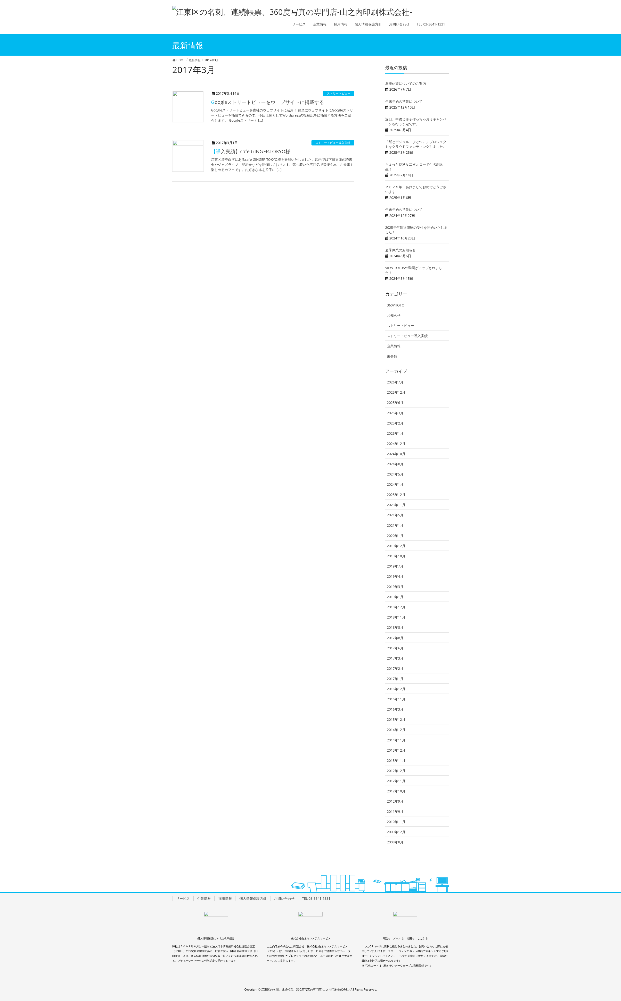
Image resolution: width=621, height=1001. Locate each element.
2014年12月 (396, 729)
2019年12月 (396, 545)
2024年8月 (395, 464)
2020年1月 (395, 535)
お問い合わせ (284, 898)
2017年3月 (395, 658)
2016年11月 (396, 699)
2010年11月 (396, 821)
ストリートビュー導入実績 (332, 143)
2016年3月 (395, 709)
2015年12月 (396, 719)
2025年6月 (395, 402)
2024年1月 (395, 484)
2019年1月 (395, 596)
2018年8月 (395, 627)
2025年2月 (395, 423)
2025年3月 (395, 413)
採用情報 (225, 898)
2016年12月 (396, 689)
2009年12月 (396, 832)
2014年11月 (396, 740)
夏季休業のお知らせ (400, 250)
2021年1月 (395, 525)
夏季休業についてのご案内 (405, 83)
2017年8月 (395, 638)
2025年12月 (396, 392)
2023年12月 (396, 494)
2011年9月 (395, 811)
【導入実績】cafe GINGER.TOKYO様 (250, 151)
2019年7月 (395, 566)
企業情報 (393, 346)
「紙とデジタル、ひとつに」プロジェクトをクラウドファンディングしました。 (415, 144)
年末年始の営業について (404, 101)
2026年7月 (395, 382)
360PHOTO (395, 305)
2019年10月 (396, 556)
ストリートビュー (338, 93)
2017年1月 (395, 678)
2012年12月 (396, 770)
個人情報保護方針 (253, 898)
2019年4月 (395, 576)
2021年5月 (395, 515)
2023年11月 (396, 504)
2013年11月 (396, 760)
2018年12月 (396, 607)
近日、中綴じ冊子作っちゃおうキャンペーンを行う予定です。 (415, 121)
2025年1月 (395, 433)
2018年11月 (396, 617)
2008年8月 (395, 842)
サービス (183, 898)
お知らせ (393, 315)
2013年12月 (396, 750)
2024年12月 (396, 443)
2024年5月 (395, 474)
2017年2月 (395, 668)
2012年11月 (396, 781)
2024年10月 (396, 453)
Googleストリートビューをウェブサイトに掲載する (267, 102)
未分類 (392, 356)
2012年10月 (396, 791)
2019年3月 (395, 586)
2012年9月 (395, 801)
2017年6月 (395, 648)
